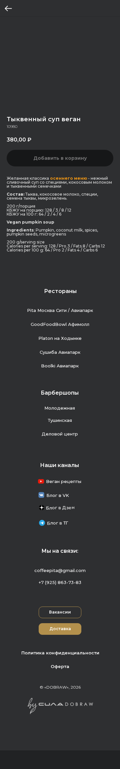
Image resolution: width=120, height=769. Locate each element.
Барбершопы (60, 393)
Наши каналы (59, 465)
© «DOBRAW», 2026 (60, 687)
